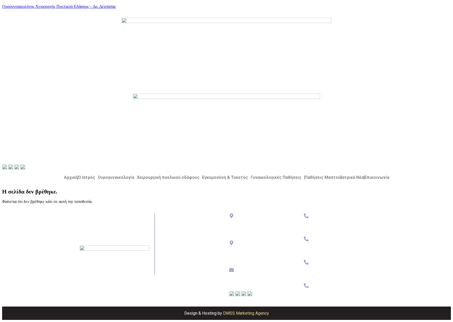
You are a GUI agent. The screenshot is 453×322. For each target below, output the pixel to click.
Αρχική (71, 177)
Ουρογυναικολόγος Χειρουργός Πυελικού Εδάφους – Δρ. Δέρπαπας (59, 6)
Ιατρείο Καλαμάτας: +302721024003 (332, 249)
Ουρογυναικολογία (116, 177)
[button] (88, 177)
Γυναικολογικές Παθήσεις (276, 177)
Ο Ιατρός (86, 177)
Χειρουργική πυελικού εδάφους (168, 177)
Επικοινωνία (376, 177)
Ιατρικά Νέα (352, 177)
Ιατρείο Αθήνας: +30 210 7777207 (329, 226)
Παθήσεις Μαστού (323, 177)
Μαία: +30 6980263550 (321, 273)
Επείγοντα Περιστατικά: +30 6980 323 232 (336, 296)
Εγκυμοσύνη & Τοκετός (225, 177)
